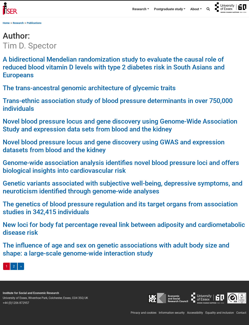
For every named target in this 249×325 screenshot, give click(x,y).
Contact (241, 312)
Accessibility (195, 312)
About (194, 9)
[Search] (208, 9)
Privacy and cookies (143, 312)
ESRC (168, 298)
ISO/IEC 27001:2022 (236, 298)
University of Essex (230, 8)
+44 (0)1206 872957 (16, 303)
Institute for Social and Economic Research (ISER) (10, 8)
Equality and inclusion (219, 312)
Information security (172, 312)
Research (139, 9)
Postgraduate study (168, 9)
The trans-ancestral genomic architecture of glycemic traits (89, 88)
